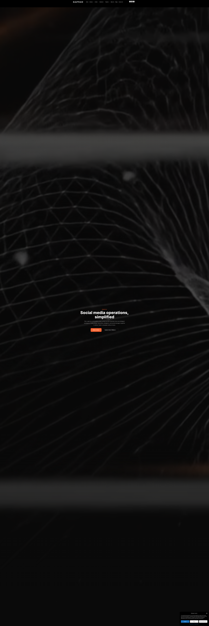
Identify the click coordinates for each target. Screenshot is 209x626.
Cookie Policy (191, 623)
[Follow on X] (133, 1)
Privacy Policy (196, 623)
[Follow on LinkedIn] (132, 1)
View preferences (203, 621)
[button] (206, 613)
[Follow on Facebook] (130, 1)
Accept (185, 621)
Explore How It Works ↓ (110, 330)
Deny (194, 621)
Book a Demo (96, 330)
